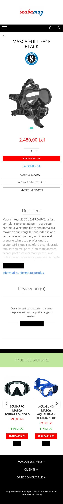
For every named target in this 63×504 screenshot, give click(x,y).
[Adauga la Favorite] (17, 443)
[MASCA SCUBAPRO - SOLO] (17, 388)
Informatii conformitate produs (23, 273)
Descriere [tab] (31, 210)
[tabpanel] (31, 102)
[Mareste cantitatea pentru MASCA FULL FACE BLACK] (36, 151)
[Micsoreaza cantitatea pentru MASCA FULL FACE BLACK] (26, 151)
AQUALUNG (46, 406)
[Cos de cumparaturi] (50, 28)
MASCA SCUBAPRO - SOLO (17, 412)
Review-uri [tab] (31, 289)
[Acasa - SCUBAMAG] (31, 12)
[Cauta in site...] (59, 28)
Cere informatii (33, 190)
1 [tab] (31, 128)
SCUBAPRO (17, 406)
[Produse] (5, 29)
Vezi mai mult (13, 265)
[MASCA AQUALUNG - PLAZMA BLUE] (46, 388)
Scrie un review (31, 323)
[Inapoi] (2, 36)
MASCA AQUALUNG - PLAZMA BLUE (46, 414)
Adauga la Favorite (32, 182)
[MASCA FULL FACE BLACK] (31, 102)
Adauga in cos (31, 158)
